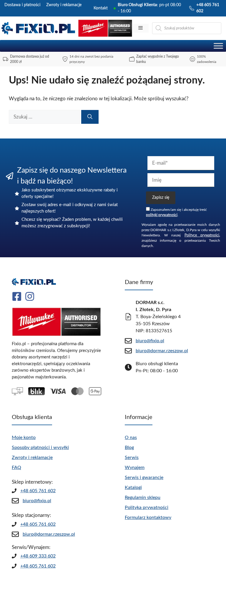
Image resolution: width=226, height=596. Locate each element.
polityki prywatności (161, 215)
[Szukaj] (90, 117)
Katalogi (133, 487)
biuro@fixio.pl (37, 500)
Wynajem (134, 467)
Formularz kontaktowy (148, 517)
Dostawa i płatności (22, 5)
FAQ (16, 467)
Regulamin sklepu (142, 497)
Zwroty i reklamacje (64, 5)
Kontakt (101, 8)
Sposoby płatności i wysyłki (40, 447)
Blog (129, 447)
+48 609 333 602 (38, 556)
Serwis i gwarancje (144, 477)
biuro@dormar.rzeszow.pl (49, 534)
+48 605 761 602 (38, 490)
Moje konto (24, 437)
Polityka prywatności (146, 507)
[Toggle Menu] (218, 46)
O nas (131, 437)
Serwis (132, 457)
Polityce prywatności (202, 235)
